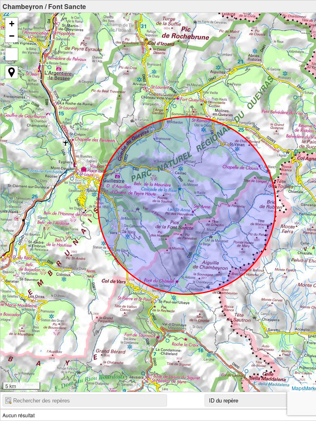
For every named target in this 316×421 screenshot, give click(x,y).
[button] (11, 24)
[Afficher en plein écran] (11, 54)
